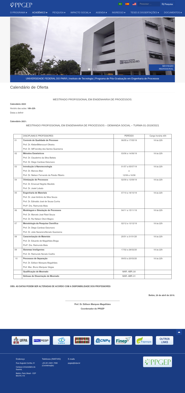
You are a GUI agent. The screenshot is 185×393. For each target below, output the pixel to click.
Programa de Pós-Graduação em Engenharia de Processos (127, 78)
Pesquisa (168, 4)
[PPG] (21, 4)
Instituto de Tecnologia (81, 78)
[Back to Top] (179, 332)
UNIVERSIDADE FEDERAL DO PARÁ (46, 78)
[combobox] (147, 4)
